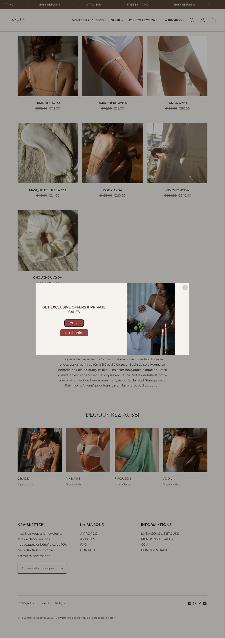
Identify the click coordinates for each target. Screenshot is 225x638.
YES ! (74, 323)
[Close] (185, 287)
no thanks (74, 333)
